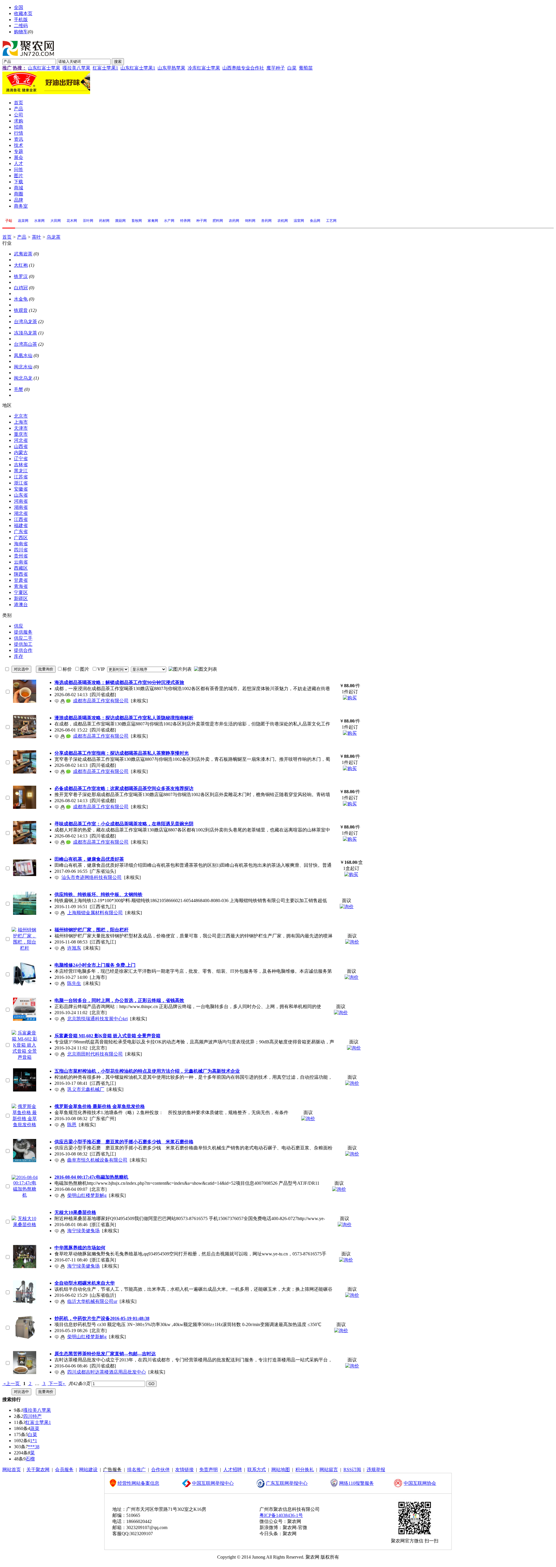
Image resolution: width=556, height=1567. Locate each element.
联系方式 (256, 1469)
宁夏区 (21, 592)
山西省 (21, 446)
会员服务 (64, 1469)
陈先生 (74, 983)
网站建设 (88, 1469)
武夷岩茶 (23, 253)
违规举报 (376, 1469)
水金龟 (21, 299)
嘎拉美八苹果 (76, 67)
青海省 (21, 586)
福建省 (21, 525)
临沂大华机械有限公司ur (92, 1301)
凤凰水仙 (23, 355)
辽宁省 (21, 458)
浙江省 (21, 482)
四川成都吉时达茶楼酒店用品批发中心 (106, 1371)
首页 (7, 237)
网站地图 (280, 1469)
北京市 (21, 416)
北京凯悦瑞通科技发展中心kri (97, 1018)
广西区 (21, 537)
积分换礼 (304, 1469)
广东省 (21, 531)
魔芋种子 (275, 67)
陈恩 (71, 1124)
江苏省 (21, 476)
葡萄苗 (306, 67)
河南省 (21, 501)
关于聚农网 (38, 1469)
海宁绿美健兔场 (83, 1230)
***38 (33, 1446)
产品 (21, 237)
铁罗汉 (21, 276)
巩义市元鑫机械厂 (85, 1089)
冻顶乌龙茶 (25, 332)
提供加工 (23, 644)
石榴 (30, 1458)
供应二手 (23, 638)
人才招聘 (232, 1469)
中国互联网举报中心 (213, 1483)
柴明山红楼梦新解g (87, 1195)
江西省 (21, 519)
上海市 (21, 422)
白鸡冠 (21, 287)
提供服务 (23, 632)
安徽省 (21, 489)
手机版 (21, 19)
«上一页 (11, 1383)
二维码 (21, 25)
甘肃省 (21, 580)
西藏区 (21, 568)
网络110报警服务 (356, 1483)
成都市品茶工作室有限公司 (101, 700)
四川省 (21, 549)
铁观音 (21, 310)
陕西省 (21, 574)
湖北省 (21, 513)
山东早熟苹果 (171, 67)
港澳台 (21, 604)
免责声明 (208, 1469)
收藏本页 (23, 13)
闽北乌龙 (23, 378)
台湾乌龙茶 (25, 321)
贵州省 (21, 555)
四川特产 (32, 1416)
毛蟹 (18, 389)
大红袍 (21, 265)
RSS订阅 (352, 1469)
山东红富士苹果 (44, 67)
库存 (18, 656)
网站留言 (328, 1469)
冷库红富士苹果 (204, 67)
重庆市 (21, 434)
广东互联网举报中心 (287, 1483)
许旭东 (74, 948)
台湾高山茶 (25, 344)
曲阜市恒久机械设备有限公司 (97, 1160)
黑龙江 (21, 470)
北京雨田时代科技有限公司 (95, 1054)
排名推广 (136, 1469)
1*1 (33, 1440)
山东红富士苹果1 (137, 67)
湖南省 (21, 507)
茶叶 (36, 237)
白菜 (292, 67)
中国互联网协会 (420, 1483)
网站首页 (11, 1469)
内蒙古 (21, 452)
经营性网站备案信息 (138, 1483)
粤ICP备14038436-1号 (281, 1515)
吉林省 (21, 464)
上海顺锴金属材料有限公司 (95, 912)
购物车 (21, 31)
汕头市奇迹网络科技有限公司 (91, 877)
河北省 (21, 440)
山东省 (21, 495)
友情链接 (184, 1469)
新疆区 (21, 598)
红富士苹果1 (105, 67)
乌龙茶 (54, 237)
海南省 (21, 543)
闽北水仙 (23, 366)
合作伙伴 (160, 1469)
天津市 (21, 428)
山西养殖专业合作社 (243, 67)
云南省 (21, 561)
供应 (18, 625)
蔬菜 (34, 1428)
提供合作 (23, 650)
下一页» (56, 1383)
